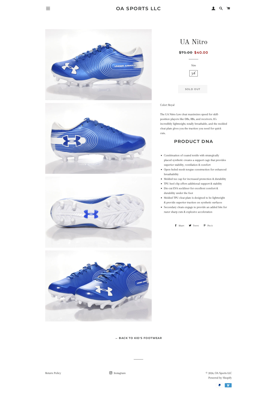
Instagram (119, 373)
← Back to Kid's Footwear (138, 338)
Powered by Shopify (220, 377)
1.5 (193, 73)
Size (193, 65)
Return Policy (53, 373)
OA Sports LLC (138, 8)
